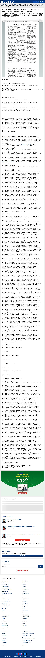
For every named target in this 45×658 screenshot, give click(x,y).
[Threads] (23, 654)
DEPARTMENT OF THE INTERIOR (11, 82)
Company (16, 656)
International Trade (6, 606)
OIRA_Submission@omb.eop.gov (9, 137)
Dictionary (24, 599)
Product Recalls (5, 638)
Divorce (24, 586)
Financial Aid (25, 603)
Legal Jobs (4, 633)
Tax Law (3, 610)
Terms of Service (25, 656)
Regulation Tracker (6, 4)
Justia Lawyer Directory (27, 635)
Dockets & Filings (5, 627)
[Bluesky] (25, 654)
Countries (4, 644)
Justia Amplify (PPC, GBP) (27, 640)
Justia (2, 4)
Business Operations (6, 601)
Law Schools (25, 598)
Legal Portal (11, 656)
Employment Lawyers (6, 588)
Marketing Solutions (27, 632)
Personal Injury (25, 593)
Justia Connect (5, 656)
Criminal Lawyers (5, 586)
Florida (23, 623)
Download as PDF (39, 19)
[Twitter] (26, 654)
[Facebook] (20, 654)
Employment (4, 603)
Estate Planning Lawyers (7, 589)
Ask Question (22, 555)
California (24, 621)
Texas (23, 627)
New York (24, 625)
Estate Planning (25, 589)
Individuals (25, 581)
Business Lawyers (5, 584)
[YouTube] (18, 654)
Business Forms (5, 637)
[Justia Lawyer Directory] (28, 654)
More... (3, 595)
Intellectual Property (6, 605)
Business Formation (6, 599)
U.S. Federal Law (6, 615)
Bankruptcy (24, 582)
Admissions (24, 601)
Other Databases (6, 632)
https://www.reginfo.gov (8, 161)
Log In (37, 1)
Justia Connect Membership (28, 633)
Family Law (24, 591)
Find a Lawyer (5, 561)
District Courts (5, 625)
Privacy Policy (31, 656)
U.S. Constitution (5, 616)
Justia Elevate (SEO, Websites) (28, 638)
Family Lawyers (5, 591)
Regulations (4, 620)
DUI (23, 588)
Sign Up (41, 1)
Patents (3, 640)
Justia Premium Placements (28, 637)
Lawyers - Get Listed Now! (22, 570)
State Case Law (25, 620)
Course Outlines (25, 605)
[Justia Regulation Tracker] (9, 2)
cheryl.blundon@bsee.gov (14, 149)
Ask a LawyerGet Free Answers (6, 550)
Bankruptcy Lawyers (6, 582)
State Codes (24, 618)
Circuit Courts (4, 623)
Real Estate (4, 608)
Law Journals (25, 606)
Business (4, 598)
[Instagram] (21, 654)
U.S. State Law (25, 615)
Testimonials (25, 644)
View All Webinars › (22, 540)
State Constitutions (26, 616)
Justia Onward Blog (26, 642)
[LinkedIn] (17, 654)
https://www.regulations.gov (24, 144)
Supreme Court (5, 621)
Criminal (24, 584)
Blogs (23, 608)
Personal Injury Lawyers (7, 593)
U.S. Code (3, 618)
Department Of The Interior (15, 4)
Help (20, 656)
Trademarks (4, 642)
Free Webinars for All (7, 516)
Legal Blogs (4, 635)
